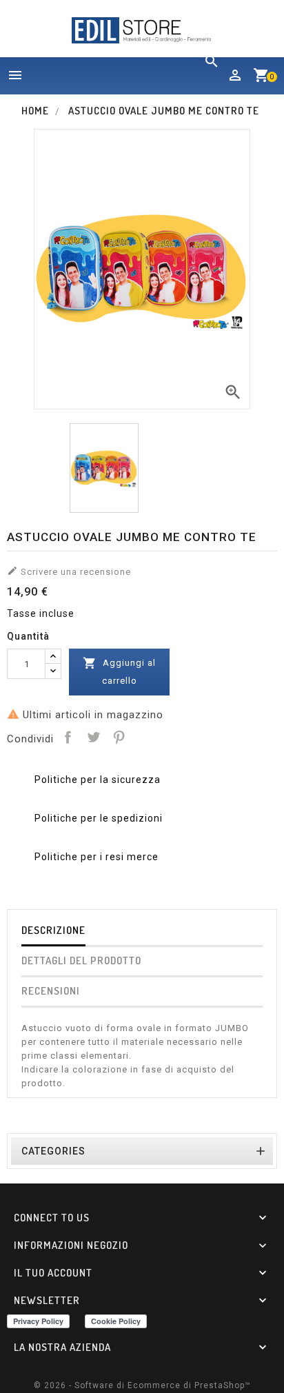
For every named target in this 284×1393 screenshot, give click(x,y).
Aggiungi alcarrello (119, 671)
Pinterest (118, 737)
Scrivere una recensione (69, 571)
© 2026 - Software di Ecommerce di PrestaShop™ (142, 1385)
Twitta (93, 737)
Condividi (67, 737)
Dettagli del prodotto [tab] (81, 960)
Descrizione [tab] (53, 930)
